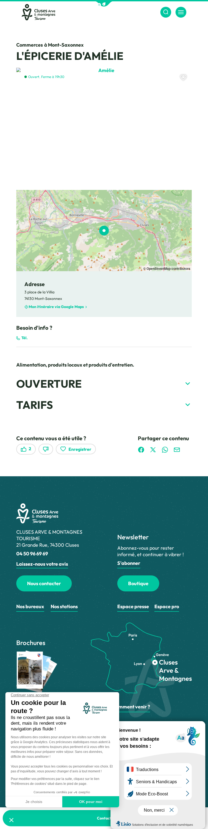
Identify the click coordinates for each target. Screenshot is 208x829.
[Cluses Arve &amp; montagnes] (38, 12)
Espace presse (133, 606)
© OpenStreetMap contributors (166, 268)
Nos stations (64, 606)
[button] (104, 4)
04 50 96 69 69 (32, 553)
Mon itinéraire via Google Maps (56, 307)
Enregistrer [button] (80, 449)
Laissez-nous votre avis (42, 564)
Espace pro (166, 606)
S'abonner (128, 563)
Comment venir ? (131, 707)
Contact (104, 818)
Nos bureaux (30, 606)
